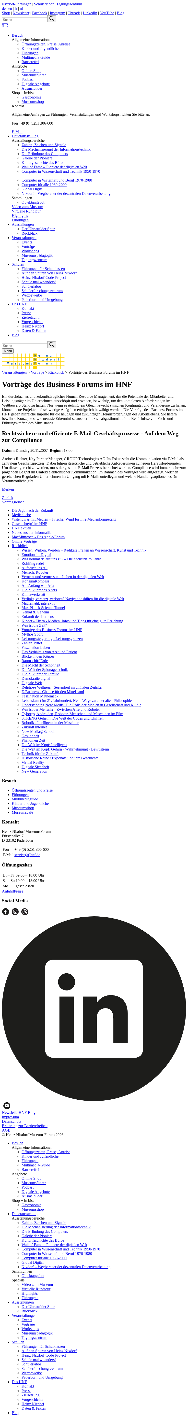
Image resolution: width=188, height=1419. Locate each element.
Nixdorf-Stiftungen (16, 4)
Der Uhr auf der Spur (38, 229)
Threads (74, 13)
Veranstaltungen (24, 238)
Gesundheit (30, 736)
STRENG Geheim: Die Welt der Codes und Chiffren (63, 718)
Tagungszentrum (69, 4)
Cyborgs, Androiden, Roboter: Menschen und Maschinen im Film (72, 714)
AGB (6, 1130)
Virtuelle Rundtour (26, 211)
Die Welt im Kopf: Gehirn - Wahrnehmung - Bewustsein (65, 749)
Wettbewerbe (32, 295)
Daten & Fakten (34, 330)
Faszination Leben (36, 647)
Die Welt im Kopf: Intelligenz (44, 745)
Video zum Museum (27, 207)
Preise (18, 891)
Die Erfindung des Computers (45, 154)
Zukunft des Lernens (38, 616)
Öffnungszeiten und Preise (32, 790)
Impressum (10, 1117)
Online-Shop (31, 71)
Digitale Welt (32, 683)
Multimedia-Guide (36, 57)
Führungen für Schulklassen (43, 269)
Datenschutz (11, 1121)
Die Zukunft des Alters (39, 590)
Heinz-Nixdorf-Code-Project (44, 277)
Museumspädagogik (37, 255)
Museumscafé (22, 812)
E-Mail (17, 131)
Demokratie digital (36, 678)
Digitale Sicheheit (35, 767)
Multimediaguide (25, 799)
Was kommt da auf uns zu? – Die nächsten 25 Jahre (61, 559)
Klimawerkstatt (33, 594)
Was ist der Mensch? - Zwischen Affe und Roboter (61, 709)
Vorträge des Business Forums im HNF (52, 630)
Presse (26, 313)
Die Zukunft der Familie (40, 674)
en (10, 8)
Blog (120, 13)
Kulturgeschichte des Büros (43, 162)
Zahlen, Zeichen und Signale (44, 145)
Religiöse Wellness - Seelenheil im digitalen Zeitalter (62, 687)
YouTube (107, 13)
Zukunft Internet (34, 727)
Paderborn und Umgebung (42, 300)
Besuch (17, 35)
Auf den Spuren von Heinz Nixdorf (49, 273)
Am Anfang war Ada (38, 585)
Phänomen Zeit (33, 740)
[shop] (5, 27)
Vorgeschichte (32, 322)
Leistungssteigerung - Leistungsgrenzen (52, 639)
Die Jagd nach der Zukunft (32, 510)
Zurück (7, 498)
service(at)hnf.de (27, 855)
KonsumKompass (35, 581)
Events (27, 242)
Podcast (28, 79)
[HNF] (33, 368)
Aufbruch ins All (34, 568)
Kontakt (28, 308)
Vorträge (28, 246)
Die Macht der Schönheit (41, 665)
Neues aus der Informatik (31, 532)
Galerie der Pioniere (37, 158)
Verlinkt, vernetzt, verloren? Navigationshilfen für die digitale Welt (73, 599)
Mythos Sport (32, 634)
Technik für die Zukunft (40, 754)
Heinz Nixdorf (33, 326)
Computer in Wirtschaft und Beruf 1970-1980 (57, 180)
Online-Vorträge (24, 541)
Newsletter (21, 13)
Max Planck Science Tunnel (43, 608)
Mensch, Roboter (35, 572)
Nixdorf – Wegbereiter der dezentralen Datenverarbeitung (66, 193)
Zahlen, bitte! (32, 643)
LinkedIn (90, 13)
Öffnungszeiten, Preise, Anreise (46, 44)
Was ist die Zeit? (34, 625)
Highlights (20, 215)
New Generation (34, 771)
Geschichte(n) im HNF (29, 524)
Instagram (57, 13)
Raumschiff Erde (35, 661)
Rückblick (29, 233)
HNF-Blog (27, 1112)
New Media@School (38, 731)
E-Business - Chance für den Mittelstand (53, 692)
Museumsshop (33, 101)
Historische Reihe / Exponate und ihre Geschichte (60, 758)
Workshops (30, 251)
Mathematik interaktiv (38, 603)
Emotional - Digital (36, 555)
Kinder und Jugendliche (40, 48)
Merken (8, 489)
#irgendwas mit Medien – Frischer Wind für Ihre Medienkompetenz (64, 519)
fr (16, 8)
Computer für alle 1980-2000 (44, 185)
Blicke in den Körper (38, 656)
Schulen (18, 264)
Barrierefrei (30, 62)
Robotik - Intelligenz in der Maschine (50, 723)
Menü (8, 351)
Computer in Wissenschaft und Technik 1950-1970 (61, 171)
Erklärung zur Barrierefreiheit (24, 1126)
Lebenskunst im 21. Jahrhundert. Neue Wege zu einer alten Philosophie (77, 700)
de (4, 8)
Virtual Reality (33, 762)
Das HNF (19, 304)
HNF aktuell (21, 528)
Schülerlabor (44, 4)
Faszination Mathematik (40, 696)
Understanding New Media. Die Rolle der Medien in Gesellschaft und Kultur (81, 705)
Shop (6, 13)
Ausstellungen (23, 224)
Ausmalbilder (32, 88)
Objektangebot (33, 202)
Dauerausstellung (25, 136)
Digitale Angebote (36, 84)
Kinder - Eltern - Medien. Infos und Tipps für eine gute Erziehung (72, 621)
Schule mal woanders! (39, 282)
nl (21, 8)
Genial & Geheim (35, 612)
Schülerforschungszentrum (42, 291)
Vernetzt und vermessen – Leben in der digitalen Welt (63, 577)
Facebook (39, 13)
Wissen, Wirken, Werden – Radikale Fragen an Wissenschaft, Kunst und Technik (84, 550)
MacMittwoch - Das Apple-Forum (38, 537)
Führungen (30, 53)
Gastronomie (31, 97)
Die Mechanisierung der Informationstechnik (56, 149)
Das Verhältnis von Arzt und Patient (49, 652)
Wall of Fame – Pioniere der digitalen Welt (54, 167)
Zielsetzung (30, 317)
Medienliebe (21, 515)
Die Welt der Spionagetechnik (45, 669)
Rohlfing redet (33, 563)
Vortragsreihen (13, 502)
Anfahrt (8, 891)
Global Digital (33, 189)
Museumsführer (34, 75)
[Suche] (51, 18)
